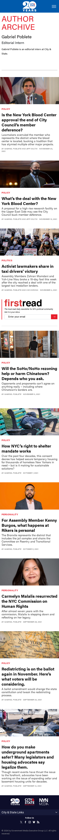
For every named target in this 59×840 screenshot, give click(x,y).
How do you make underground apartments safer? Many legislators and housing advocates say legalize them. (28, 757)
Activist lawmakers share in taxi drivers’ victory (27, 268)
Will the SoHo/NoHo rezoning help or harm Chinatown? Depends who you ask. (29, 373)
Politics (7, 260)
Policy (6, 108)
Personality (10, 514)
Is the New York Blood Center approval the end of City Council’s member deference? (29, 122)
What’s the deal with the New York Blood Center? (29, 200)
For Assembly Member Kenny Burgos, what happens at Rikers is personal (29, 525)
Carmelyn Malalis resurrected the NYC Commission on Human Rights (29, 601)
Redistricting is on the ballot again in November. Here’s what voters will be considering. (28, 676)
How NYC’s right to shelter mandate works (26, 448)
